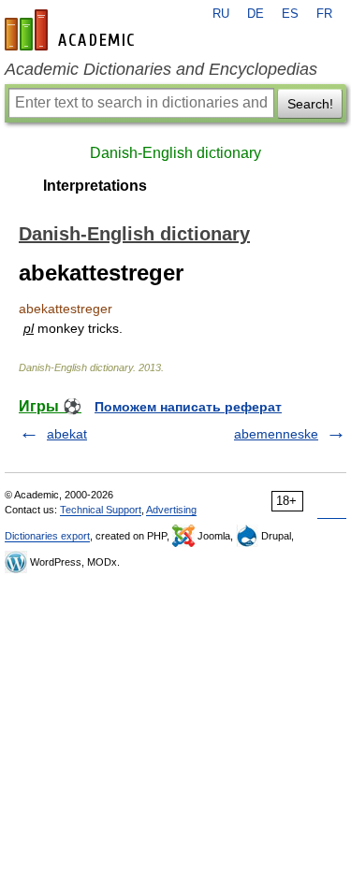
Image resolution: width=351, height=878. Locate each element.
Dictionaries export (47, 535)
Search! (310, 103)
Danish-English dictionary (175, 153)
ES (290, 14)
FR (324, 14)
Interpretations (95, 186)
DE (255, 14)
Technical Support (100, 509)
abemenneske (276, 433)
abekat (67, 433)
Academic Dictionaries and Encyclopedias (161, 69)
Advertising (171, 509)
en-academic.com (72, 29)
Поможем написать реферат (188, 406)
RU (220, 14)
